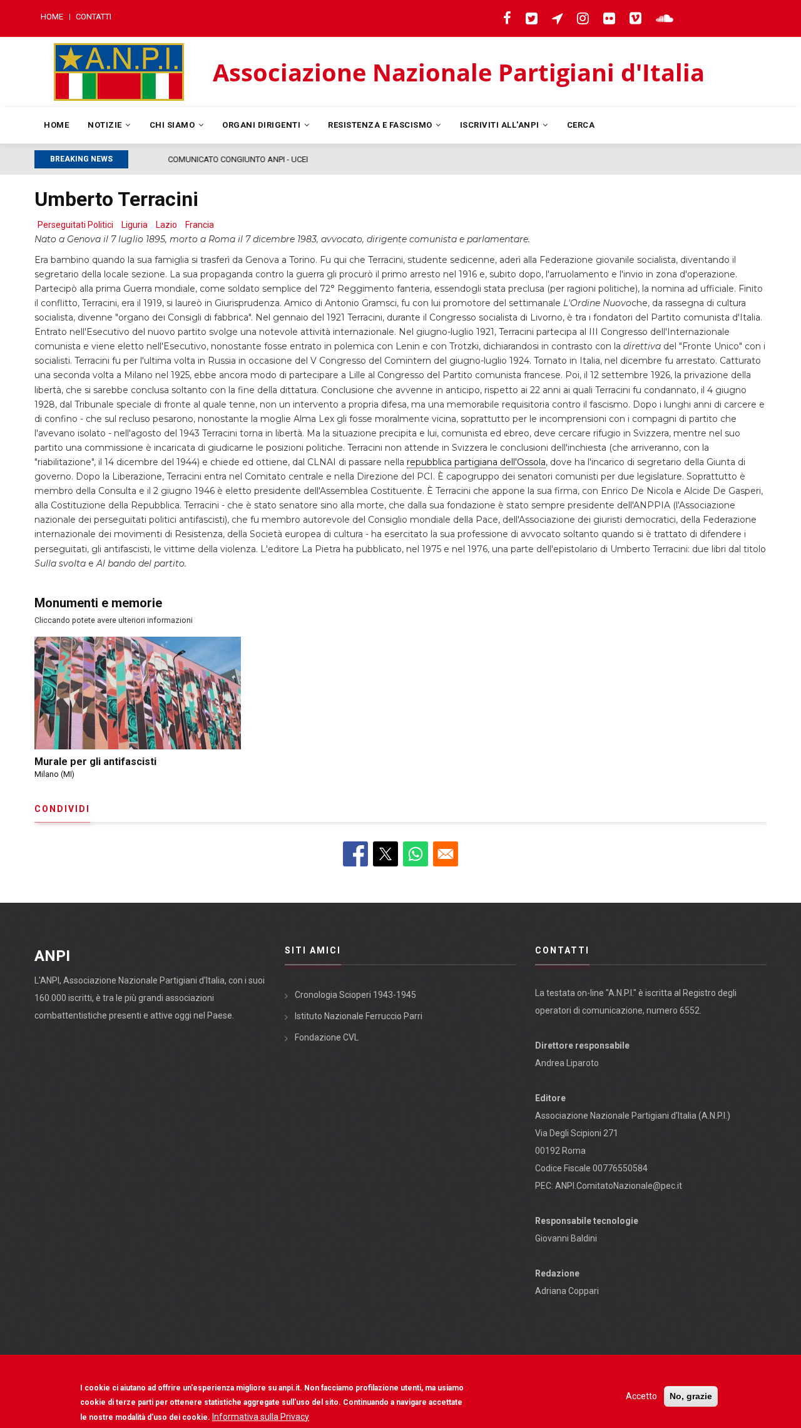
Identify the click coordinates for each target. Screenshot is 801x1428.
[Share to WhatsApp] (415, 853)
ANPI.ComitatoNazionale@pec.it (618, 1186)
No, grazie (691, 1396)
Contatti (93, 16)
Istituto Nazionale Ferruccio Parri (358, 1016)
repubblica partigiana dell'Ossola (476, 462)
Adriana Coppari (567, 1291)
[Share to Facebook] (355, 853)
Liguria (134, 225)
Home (52, 16)
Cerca (581, 125)
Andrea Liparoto (567, 1063)
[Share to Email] (445, 853)
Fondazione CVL (327, 1037)
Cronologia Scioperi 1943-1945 (355, 995)
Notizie (106, 125)
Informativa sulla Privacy (260, 1416)
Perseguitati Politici (75, 225)
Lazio (166, 225)
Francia (199, 225)
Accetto (641, 1396)
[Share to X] (385, 853)
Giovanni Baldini (566, 1238)
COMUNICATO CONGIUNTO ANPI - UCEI (205, 159)
